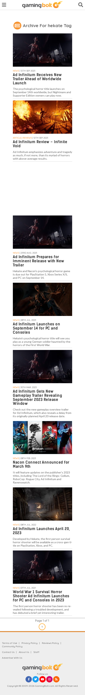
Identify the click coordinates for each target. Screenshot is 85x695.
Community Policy (12, 646)
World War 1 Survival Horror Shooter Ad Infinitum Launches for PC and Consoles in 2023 (41, 596)
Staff (36, 652)
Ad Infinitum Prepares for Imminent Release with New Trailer (38, 261)
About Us (24, 652)
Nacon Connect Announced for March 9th (41, 464)
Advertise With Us (12, 657)
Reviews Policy (50, 643)
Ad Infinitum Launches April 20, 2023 (41, 531)
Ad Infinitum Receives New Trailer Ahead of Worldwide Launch (37, 79)
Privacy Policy (30, 643)
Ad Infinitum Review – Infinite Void (40, 144)
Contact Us (8, 652)
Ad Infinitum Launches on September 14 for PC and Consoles (36, 328)
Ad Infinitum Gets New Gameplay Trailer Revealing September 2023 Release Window (37, 397)
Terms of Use (9, 643)
